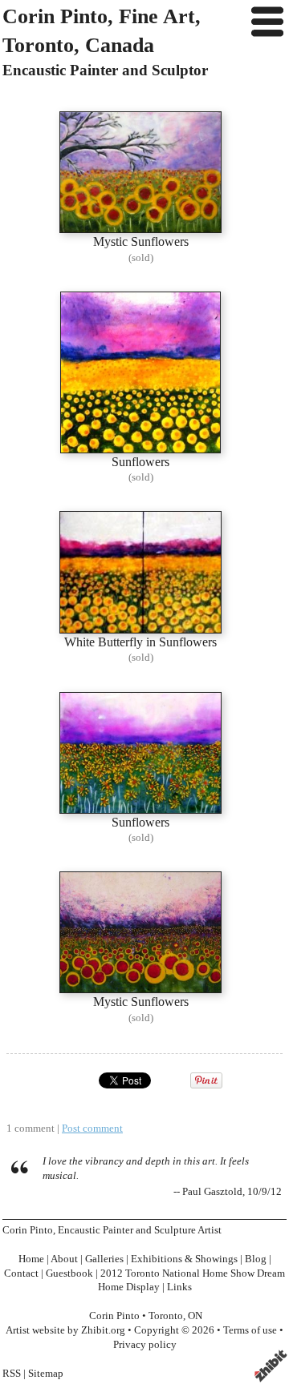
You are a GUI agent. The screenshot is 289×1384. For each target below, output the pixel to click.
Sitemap (45, 1373)
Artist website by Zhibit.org (65, 1330)
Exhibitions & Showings (184, 1259)
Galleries (104, 1259)
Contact (21, 1273)
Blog (256, 1259)
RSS (11, 1373)
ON (195, 1316)
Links (179, 1287)
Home (31, 1259)
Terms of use (250, 1330)
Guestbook (69, 1273)
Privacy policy (145, 1344)
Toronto (166, 1316)
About (64, 1259)
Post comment (92, 1128)
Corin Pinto (114, 1316)
